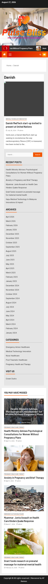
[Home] (4, 54)
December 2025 (12, 234)
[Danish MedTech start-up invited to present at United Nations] (24, 99)
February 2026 (12, 225)
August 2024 (11, 303)
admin (21, 130)
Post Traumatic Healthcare (16, 360)
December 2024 (12, 285)
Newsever (35, 578)
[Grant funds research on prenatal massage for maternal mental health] (24, 542)
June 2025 (10, 260)
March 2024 (10, 324)
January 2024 (11, 333)
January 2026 (11, 230)
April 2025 (10, 268)
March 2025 (10, 273)
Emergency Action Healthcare (18, 347)
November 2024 (12, 290)
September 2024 (13, 298)
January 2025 (11, 281)
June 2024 (10, 311)
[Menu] (10, 54)
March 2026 (10, 221)
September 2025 (13, 247)
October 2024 (11, 294)
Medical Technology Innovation (16, 119)
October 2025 (11, 243)
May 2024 (10, 316)
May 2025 (10, 264)
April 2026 (10, 217)
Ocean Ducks (11, 379)
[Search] (40, 54)
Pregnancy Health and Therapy (18, 364)
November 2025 (12, 238)
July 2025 (10, 255)
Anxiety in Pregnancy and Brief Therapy (22, 180)
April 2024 (10, 320)
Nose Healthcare (12, 356)
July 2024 (10, 307)
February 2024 (12, 328)
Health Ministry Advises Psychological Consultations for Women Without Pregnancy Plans (24, 173)
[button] (10, 54)
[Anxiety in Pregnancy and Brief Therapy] (24, 458)
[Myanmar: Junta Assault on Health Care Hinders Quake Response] (24, 498)
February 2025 (12, 277)
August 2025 (11, 251)
